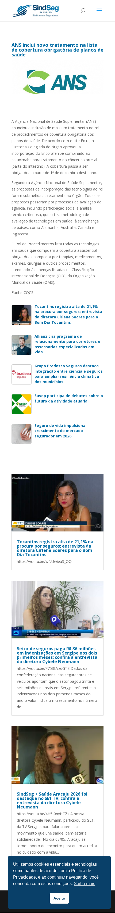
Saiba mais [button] (84, 883)
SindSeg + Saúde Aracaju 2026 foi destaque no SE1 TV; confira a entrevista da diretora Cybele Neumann (52, 800)
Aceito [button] (59, 898)
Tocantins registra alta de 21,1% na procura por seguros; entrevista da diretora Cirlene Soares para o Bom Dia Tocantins (55, 548)
